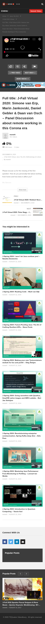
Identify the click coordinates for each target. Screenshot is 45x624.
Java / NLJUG (20, 157)
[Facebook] (4, 541)
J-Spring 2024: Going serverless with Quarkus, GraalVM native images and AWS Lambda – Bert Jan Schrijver (21, 398)
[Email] (22, 541)
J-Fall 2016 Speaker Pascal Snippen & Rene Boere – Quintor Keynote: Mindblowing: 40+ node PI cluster (21, 603)
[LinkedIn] (16, 541)
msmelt (12, 135)
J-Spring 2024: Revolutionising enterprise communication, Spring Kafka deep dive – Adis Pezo (21, 435)
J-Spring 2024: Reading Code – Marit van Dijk (20, 292)
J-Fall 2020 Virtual (10, 157)
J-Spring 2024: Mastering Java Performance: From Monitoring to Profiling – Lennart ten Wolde (20, 473)
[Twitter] (10, 541)
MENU (5, 11)
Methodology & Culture (33, 157)
